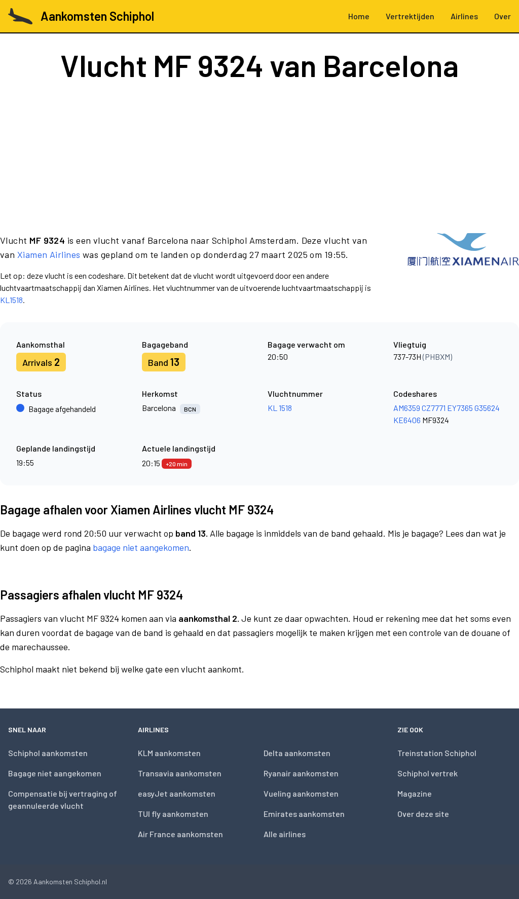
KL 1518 (280, 408)
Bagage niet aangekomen (54, 773)
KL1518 (11, 300)
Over (502, 16)
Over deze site (423, 813)
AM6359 (406, 408)
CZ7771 (434, 408)
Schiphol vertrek (427, 773)
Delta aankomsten (297, 753)
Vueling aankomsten (301, 793)
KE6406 (407, 420)
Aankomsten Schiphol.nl (70, 881)
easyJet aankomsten (176, 793)
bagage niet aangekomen (141, 547)
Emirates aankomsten (304, 813)
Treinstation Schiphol (436, 753)
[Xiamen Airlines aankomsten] (463, 269)
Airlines (464, 16)
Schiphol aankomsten (48, 753)
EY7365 (460, 408)
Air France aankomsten (180, 834)
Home (358, 16)
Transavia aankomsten (179, 773)
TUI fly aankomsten (173, 813)
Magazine (414, 793)
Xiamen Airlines (49, 254)
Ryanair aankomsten (301, 773)
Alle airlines (285, 834)
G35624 (487, 408)
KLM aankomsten (169, 753)
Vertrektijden (410, 16)
